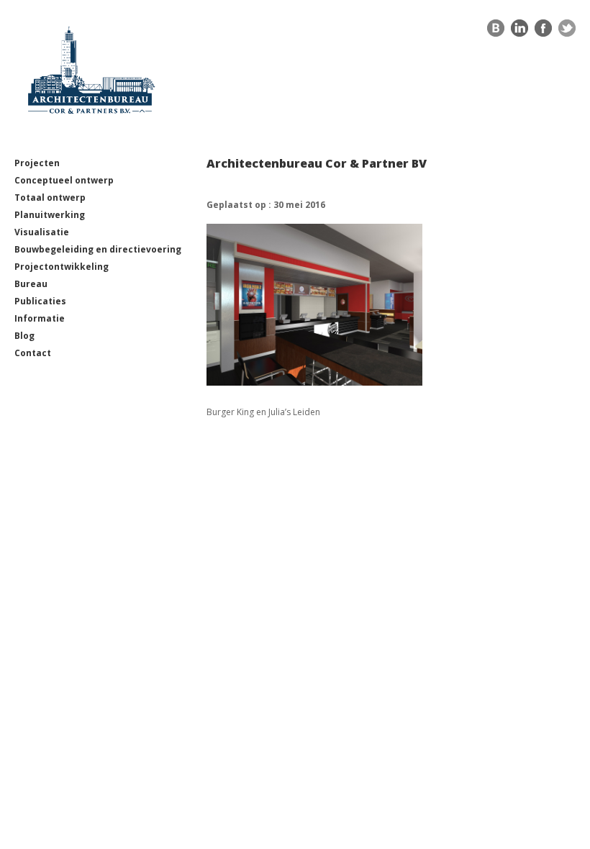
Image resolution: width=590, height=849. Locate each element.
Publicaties (40, 301)
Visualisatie (41, 232)
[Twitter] (567, 31)
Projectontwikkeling (61, 266)
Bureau (30, 284)
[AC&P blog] (495, 31)
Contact (32, 353)
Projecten (37, 163)
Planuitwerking (49, 215)
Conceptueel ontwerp (64, 180)
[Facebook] (543, 31)
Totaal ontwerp (50, 197)
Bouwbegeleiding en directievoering (97, 249)
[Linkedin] (519, 31)
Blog (24, 336)
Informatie (39, 318)
